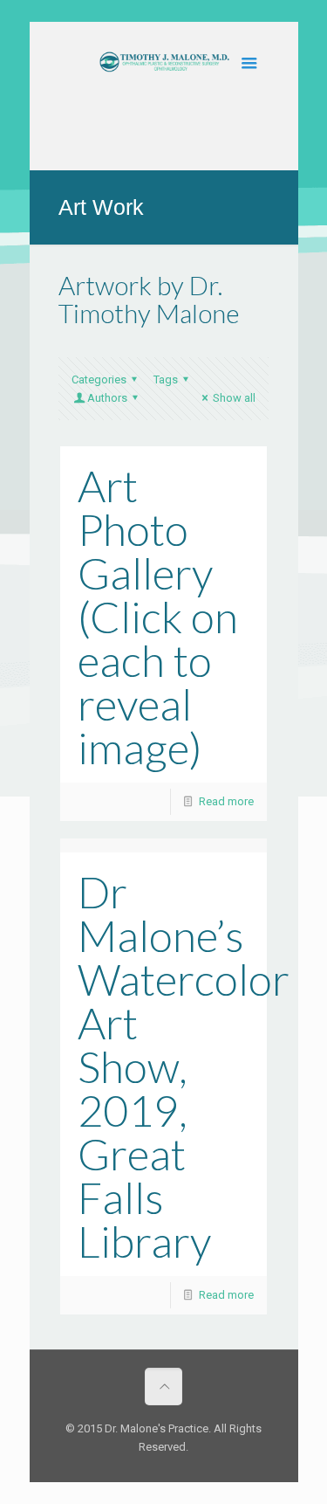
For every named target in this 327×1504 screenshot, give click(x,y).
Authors (107, 397)
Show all (234, 397)
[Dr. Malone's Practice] (163, 70)
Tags (165, 379)
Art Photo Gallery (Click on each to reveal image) (158, 616)
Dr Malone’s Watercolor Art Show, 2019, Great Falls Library (184, 1066)
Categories (99, 379)
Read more (226, 801)
